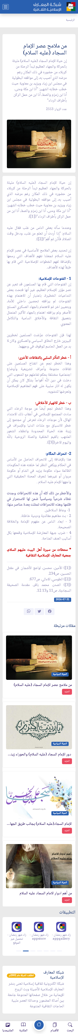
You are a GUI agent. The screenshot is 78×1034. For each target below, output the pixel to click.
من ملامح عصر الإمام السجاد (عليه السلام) (43, 685)
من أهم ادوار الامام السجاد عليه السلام (46, 893)
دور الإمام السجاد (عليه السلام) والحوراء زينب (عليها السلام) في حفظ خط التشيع (39, 754)
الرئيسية (70, 20)
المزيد (67, 691)
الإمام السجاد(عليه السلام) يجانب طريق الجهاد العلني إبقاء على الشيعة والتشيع (39, 824)
